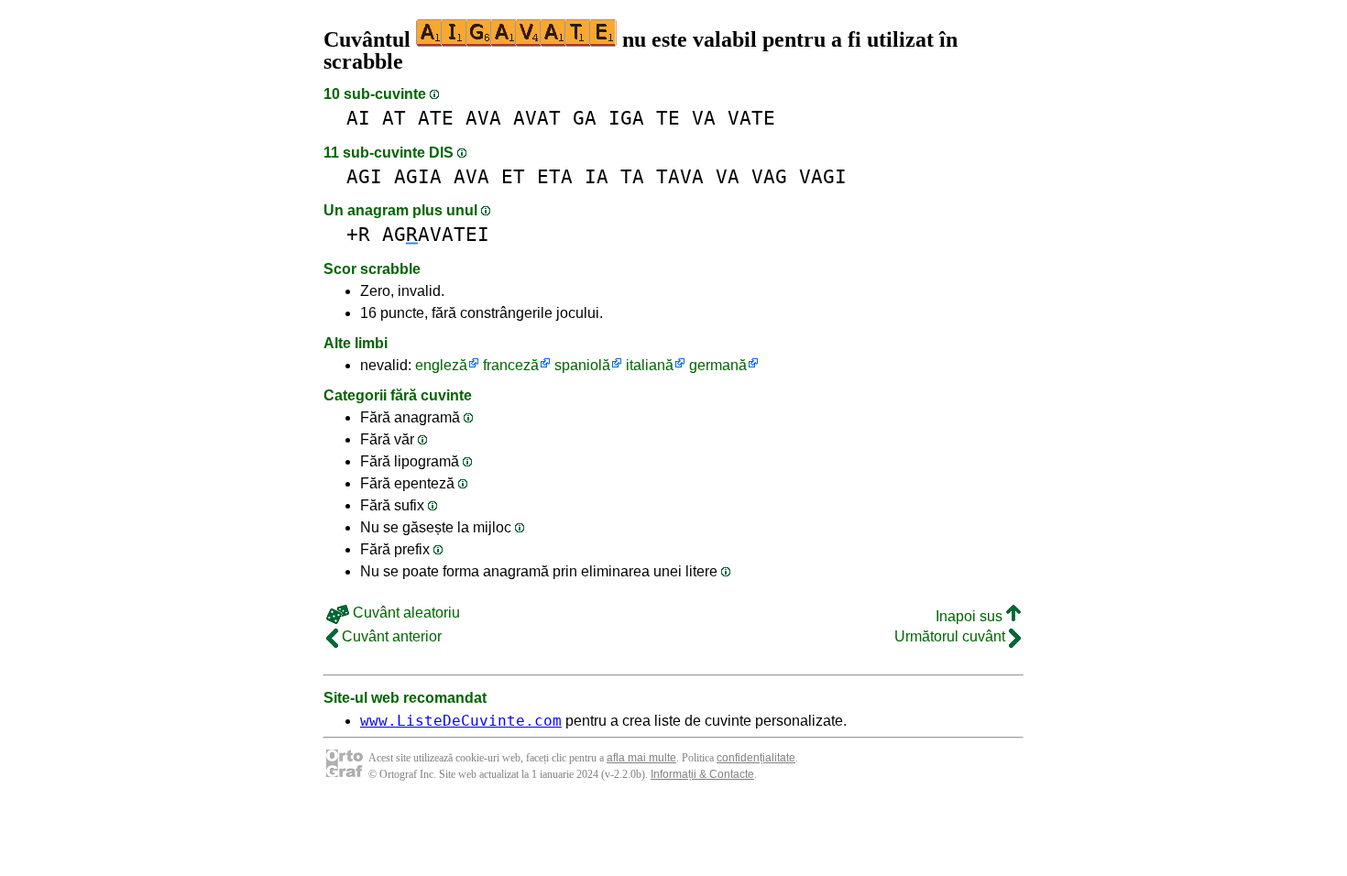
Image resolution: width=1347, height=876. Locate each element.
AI (358, 117)
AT (394, 117)
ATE (436, 117)
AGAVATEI (435, 234)
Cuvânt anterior (390, 636)
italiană (650, 365)
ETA (555, 176)
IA (596, 176)
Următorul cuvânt (951, 636)
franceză (511, 365)
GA (585, 117)
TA (632, 176)
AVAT (537, 117)
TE (668, 117)
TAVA (680, 176)
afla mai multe (641, 757)
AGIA (418, 176)
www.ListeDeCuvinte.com (461, 720)
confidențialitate (756, 757)
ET (513, 176)
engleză (441, 365)
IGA (626, 117)
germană (718, 365)
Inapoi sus (971, 616)
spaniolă (582, 365)
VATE (751, 117)
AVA (483, 117)
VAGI (823, 176)
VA (704, 117)
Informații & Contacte (702, 774)
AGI (364, 176)
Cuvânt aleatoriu (404, 612)
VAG (769, 176)
